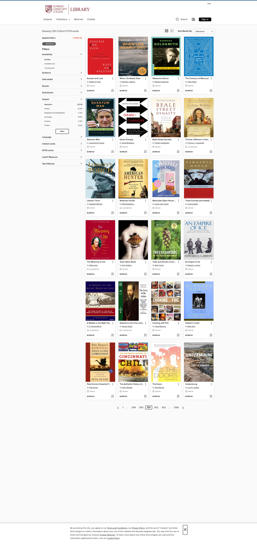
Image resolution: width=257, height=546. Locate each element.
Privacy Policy (138, 528)
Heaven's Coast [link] (192, 323)
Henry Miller (192, 82)
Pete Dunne (93, 388)
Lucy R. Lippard (193, 388)
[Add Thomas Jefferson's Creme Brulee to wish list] (211, 152)
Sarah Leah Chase (162, 204)
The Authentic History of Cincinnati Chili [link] (132, 384)
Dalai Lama (93, 265)
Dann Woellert (127, 388)
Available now (49, 64)
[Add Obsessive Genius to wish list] (178, 91)
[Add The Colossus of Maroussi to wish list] (211, 91)
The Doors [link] (157, 384)
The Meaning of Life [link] (96, 262)
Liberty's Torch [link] (93, 201)
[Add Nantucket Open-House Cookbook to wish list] (178, 213)
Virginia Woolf (193, 204)
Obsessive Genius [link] (160, 78)
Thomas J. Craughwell (196, 143)
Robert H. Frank (95, 82)
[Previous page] (118, 407)
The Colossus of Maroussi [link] (197, 78)
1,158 (176, 407)
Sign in (205, 19)
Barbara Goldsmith (162, 82)
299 (133, 407)
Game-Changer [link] (126, 139)
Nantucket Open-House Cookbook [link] (164, 201)
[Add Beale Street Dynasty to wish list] (178, 152)
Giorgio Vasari (127, 326)
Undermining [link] (191, 384)
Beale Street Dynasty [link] (161, 139)
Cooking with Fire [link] (160, 323)
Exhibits (91, 19)
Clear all (77, 38)
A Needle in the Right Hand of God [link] (99, 323)
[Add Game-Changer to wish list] (145, 152)
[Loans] (194, 20)
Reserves (78, 19)
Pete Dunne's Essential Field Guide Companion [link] (99, 384)
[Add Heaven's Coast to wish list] (211, 335)
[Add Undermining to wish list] (211, 396)
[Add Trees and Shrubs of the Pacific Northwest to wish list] (178, 274)
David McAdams (128, 143)
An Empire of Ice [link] (192, 262)
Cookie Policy (113, 538)
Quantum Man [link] (93, 139)
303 (164, 407)
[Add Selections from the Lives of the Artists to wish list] (145, 335)
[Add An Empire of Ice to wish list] (211, 274)
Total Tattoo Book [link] (128, 262)
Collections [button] (62, 19)
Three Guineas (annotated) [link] (197, 201)
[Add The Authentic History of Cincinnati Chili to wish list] (145, 396)
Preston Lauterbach (162, 143)
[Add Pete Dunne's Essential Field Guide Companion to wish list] (112, 396)
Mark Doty (191, 326)
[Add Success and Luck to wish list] (112, 91)
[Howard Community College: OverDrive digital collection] (67, 9)
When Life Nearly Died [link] (130, 78)
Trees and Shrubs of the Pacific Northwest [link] (164, 262)
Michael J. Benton (128, 82)
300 (141, 407)
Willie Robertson (128, 204)
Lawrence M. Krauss (96, 143)
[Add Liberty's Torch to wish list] (112, 213)
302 (156, 407)
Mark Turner (159, 265)
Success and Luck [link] (95, 78)
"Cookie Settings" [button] (107, 535)
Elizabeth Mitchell (95, 204)
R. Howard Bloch (95, 326)
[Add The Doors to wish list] (178, 396)
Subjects (48, 19)
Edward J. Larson (194, 265)
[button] (181, 20)
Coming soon (49, 68)
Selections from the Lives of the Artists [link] (132, 323)
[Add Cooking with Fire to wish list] (178, 335)
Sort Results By (185, 31)
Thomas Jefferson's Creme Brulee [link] (197, 139)
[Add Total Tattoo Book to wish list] (145, 274)
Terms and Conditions (117, 528)
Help (209, 4)
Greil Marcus (159, 388)
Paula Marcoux (160, 326)
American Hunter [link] (127, 201)
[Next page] (183, 407)
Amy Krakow (127, 265)
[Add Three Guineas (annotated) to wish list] (211, 213)
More (62, 131)
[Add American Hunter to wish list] (145, 213)
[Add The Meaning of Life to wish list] (112, 274)
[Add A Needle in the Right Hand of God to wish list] (112, 335)
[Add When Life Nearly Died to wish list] (145, 91)
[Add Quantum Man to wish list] (112, 152)
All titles (47, 60)
